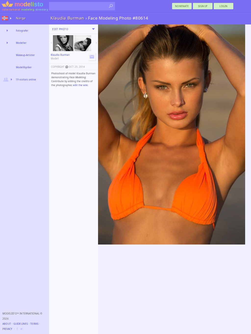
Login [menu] (223, 6)
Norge (21, 18)
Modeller (21, 43)
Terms (34, 323)
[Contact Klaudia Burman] (92, 57)
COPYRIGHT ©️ (59, 66)
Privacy (7, 329)
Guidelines (20, 323)
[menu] (93, 29)
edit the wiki (80, 85)
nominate (182, 6)
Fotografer (22, 30)
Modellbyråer (24, 67)
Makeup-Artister (25, 55)
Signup (203, 6)
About (6, 323)
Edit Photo (60, 29)
